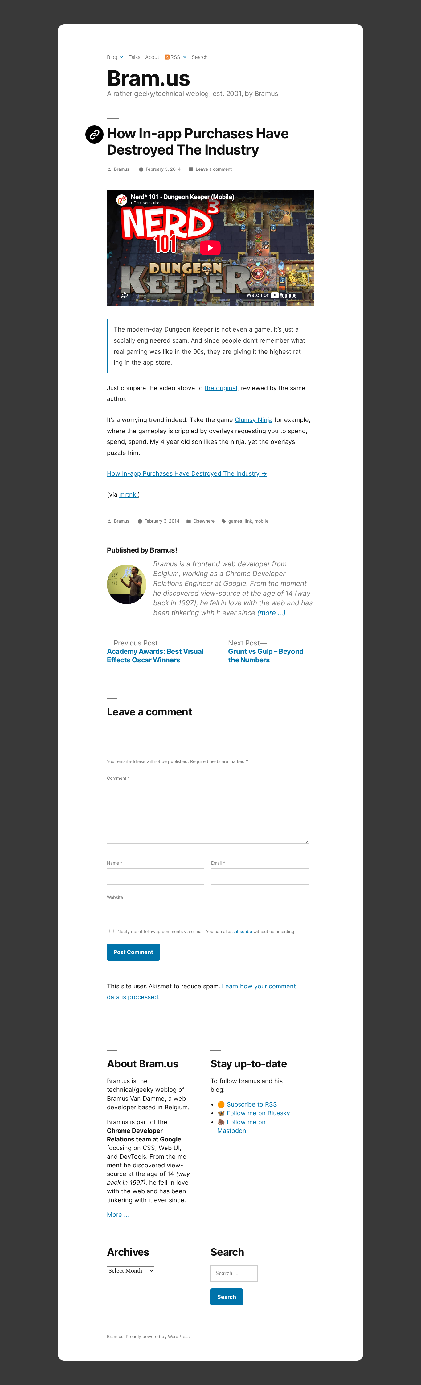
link (248, 521)
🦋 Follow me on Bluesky (253, 1113)
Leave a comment (214, 169)
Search (200, 57)
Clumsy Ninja (253, 419)
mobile (261, 521)
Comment (118, 778)
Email (218, 863)
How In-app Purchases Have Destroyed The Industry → (187, 473)
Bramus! (122, 169)
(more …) (271, 612)
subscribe (242, 931)
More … (118, 1214)
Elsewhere (204, 521)
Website (115, 897)
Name (114, 863)
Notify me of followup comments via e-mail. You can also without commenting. (206, 931)
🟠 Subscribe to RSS (247, 1104)
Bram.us (148, 78)
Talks (135, 57)
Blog (112, 57)
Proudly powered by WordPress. (158, 1336)
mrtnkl (128, 494)
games (235, 521)
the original (221, 388)
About (152, 57)
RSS (175, 57)
